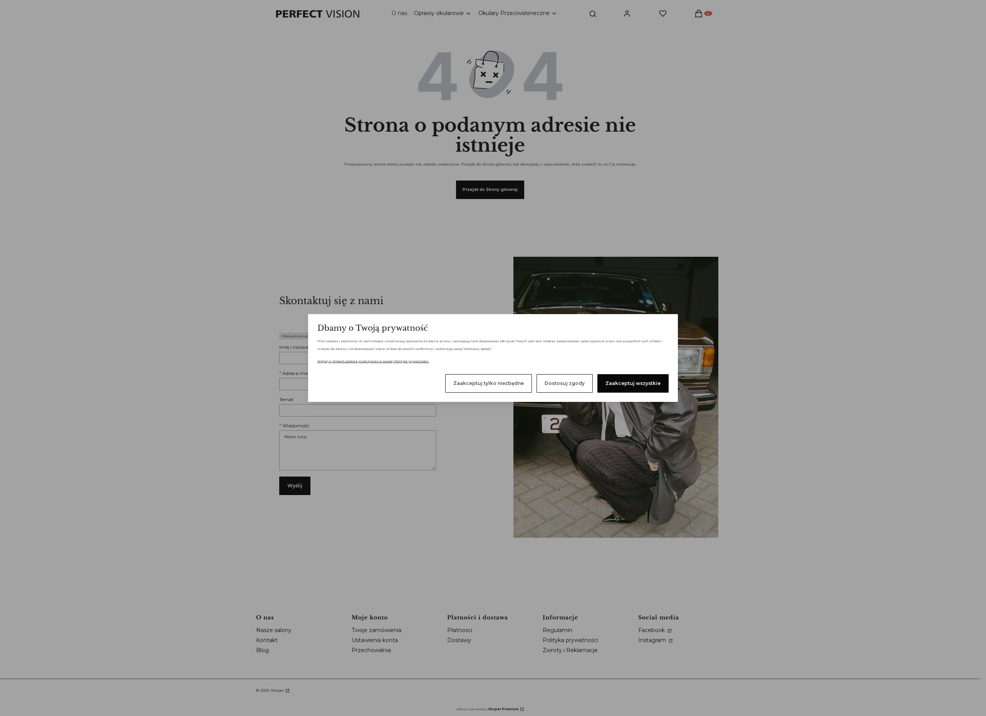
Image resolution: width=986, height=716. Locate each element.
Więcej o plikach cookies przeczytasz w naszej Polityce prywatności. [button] (373, 361)
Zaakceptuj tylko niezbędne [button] (488, 383)
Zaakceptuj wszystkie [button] (633, 383)
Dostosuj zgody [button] (565, 383)
